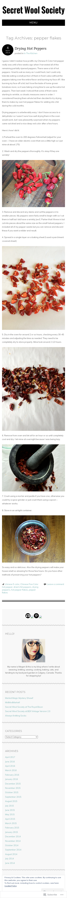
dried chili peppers (22, 587)
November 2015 (13, 788)
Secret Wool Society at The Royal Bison (24, 707)
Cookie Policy (11, 886)
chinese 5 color (12, 584)
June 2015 (10, 810)
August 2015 (11, 801)
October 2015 (11, 792)
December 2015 (13, 783)
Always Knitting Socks (15, 715)
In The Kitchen (30, 53)
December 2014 (13, 836)
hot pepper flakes (19, 590)
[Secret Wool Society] (33, 17)
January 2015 (11, 832)
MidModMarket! (12, 702)
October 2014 (11, 845)
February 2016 (12, 775)
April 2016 (10, 766)
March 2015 (11, 823)
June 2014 (10, 863)
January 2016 (11, 779)
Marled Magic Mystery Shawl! (19, 698)
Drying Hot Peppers (30, 48)
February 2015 (12, 827)
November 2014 (13, 841)
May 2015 (10, 814)
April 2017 (10, 757)
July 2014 (9, 858)
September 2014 (13, 849)
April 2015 (10, 819)
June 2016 (10, 761)
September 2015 (13, 797)
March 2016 (11, 770)
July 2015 (9, 805)
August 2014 (11, 854)
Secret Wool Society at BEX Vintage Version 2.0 (27, 711)
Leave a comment (55, 584)
